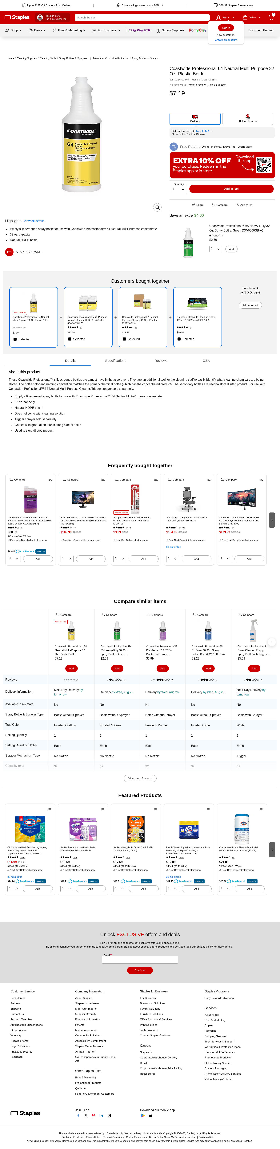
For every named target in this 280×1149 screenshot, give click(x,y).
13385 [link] (182, 528)
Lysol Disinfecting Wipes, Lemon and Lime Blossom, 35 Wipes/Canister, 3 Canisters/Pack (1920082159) (188, 850)
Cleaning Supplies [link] (27, 58)
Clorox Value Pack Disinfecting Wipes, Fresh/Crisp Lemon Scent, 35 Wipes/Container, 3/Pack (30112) (27, 850)
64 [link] (75, 528)
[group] (30, 519)
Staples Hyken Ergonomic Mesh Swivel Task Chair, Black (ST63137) (186, 519)
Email (107, 955)
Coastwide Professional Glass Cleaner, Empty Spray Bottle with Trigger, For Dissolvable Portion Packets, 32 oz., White (253, 650)
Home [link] (10, 58)
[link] (46, 5)
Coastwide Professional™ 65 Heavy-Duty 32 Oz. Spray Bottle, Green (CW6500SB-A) (239, 228)
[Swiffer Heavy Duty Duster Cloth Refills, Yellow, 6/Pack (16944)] (136, 829)
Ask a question (217, 84)
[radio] (195, 119)
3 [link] (222, 236)
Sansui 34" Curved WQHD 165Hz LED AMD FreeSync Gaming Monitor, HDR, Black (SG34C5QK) (239, 520)
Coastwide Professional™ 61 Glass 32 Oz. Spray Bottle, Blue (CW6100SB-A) (208, 650)
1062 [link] (128, 528)
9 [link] (172, 679)
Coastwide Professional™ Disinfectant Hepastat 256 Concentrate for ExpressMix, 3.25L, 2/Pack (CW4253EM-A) (29, 520)
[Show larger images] (157, 207)
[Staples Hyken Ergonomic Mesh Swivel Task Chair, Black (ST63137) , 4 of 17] (189, 499)
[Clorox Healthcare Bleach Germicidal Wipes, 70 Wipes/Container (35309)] (242, 829)
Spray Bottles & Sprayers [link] (73, 58)
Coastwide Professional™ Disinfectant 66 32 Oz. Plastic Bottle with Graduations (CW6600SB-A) (162, 650)
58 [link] (233, 858)
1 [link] (190, 328)
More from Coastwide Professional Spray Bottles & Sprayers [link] (126, 58)
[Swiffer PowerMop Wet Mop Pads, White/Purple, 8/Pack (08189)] (83, 829)
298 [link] (128, 858)
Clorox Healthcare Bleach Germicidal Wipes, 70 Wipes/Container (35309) (238, 849)
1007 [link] (181, 858)
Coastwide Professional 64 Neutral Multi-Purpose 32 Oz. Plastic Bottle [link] (31, 318)
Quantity (179, 184)
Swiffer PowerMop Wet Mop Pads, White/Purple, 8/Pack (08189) (77, 849)
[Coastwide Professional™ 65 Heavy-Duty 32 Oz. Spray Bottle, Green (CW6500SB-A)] (188, 243)
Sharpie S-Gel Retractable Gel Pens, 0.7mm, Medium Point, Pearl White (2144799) (132, 520)
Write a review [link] (197, 84)
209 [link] (75, 858)
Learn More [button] (245, 146)
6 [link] (81, 328)
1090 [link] (22, 858)
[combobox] (142, 17)
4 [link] (261, 679)
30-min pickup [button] (173, 547)
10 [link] (136, 328)
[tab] (70, 360)
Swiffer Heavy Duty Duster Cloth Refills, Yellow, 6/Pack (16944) (133, 849)
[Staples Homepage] (17, 17)
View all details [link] (34, 221)
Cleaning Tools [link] (48, 58)
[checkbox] (34, 339)
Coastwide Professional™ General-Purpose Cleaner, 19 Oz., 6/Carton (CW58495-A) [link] (140, 320)
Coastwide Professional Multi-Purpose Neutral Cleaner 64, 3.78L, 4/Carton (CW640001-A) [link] (87, 320)
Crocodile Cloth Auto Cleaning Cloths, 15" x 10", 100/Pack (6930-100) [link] (196, 318)
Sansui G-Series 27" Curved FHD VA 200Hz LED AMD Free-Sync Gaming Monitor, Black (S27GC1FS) (83, 520)
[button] (206, 17)
